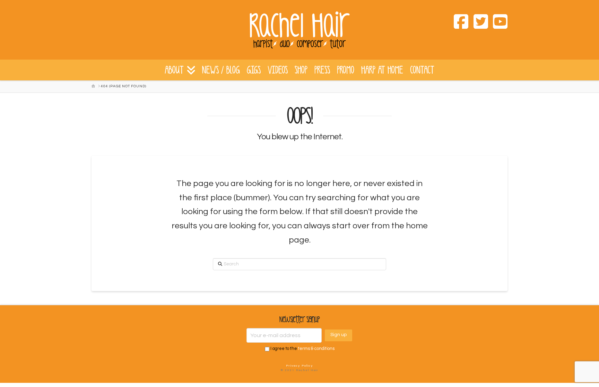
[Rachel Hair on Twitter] (478, 22)
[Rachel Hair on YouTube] (497, 22)
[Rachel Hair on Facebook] (458, 22)
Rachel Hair (299, 26)
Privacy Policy (299, 365)
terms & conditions (316, 349)
